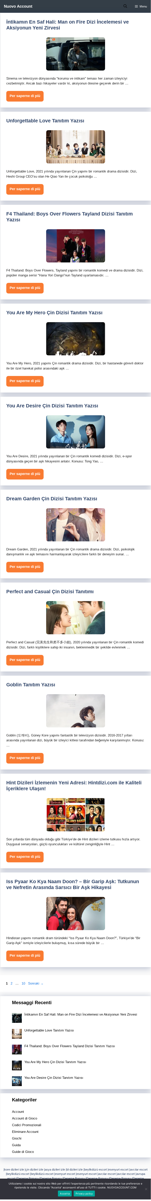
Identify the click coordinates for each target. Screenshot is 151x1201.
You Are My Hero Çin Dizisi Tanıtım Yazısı (54, 312)
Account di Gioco (24, 1118)
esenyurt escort (118, 1169)
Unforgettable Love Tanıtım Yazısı (45, 120)
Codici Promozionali (26, 1125)
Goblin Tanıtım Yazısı (30, 684)
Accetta (65, 1193)
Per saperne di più (25, 96)
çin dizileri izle (34, 1169)
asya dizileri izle (55, 1169)
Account (18, 1112)
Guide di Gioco (23, 1152)
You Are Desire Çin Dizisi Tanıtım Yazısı (52, 405)
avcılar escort (138, 1169)
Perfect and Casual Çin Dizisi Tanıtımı (50, 591)
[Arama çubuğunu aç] (125, 6)
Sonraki (36, 983)
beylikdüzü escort (95, 1169)
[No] (146, 1189)
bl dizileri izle (75, 1169)
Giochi (16, 1138)
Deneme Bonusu (27, 1178)
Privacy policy (84, 1193)
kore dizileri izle (14, 1169)
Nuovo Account (18, 6)
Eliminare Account (25, 1132)
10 (23, 983)
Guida (16, 1145)
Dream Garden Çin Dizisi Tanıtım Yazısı (51, 498)
